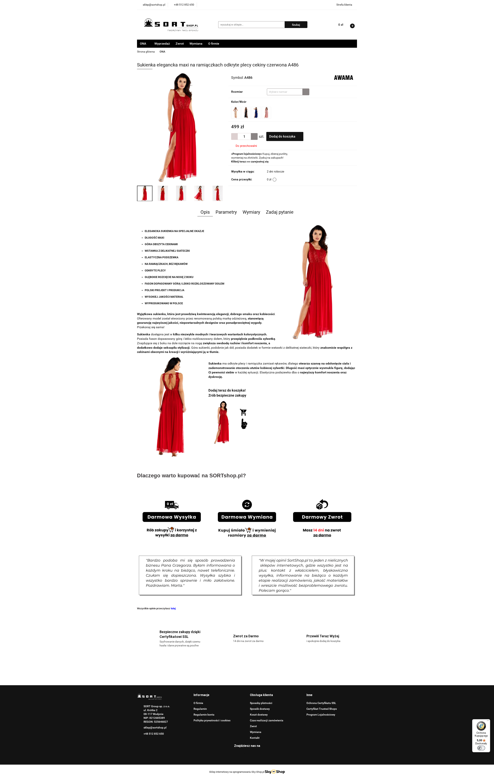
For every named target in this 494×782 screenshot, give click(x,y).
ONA (143, 43)
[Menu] (488, 721)
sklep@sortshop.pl (155, 727)
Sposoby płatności (261, 703)
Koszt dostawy (259, 714)
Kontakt (255, 737)
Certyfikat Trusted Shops (321, 708)
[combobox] (288, 91)
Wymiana (195, 43)
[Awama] (343, 77)
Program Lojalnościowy (320, 714)
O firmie (213, 43)
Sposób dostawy (260, 708)
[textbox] (284, 92)
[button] (201, 695)
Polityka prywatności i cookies (212, 720)
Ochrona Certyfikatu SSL (321, 703)
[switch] (481, 748)
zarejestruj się (260, 161)
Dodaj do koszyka (282, 136)
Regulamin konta (204, 714)
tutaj (173, 608)
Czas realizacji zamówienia (266, 720)
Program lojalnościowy (247, 153)
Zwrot (180, 43)
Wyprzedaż (162, 43)
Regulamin (200, 708)
